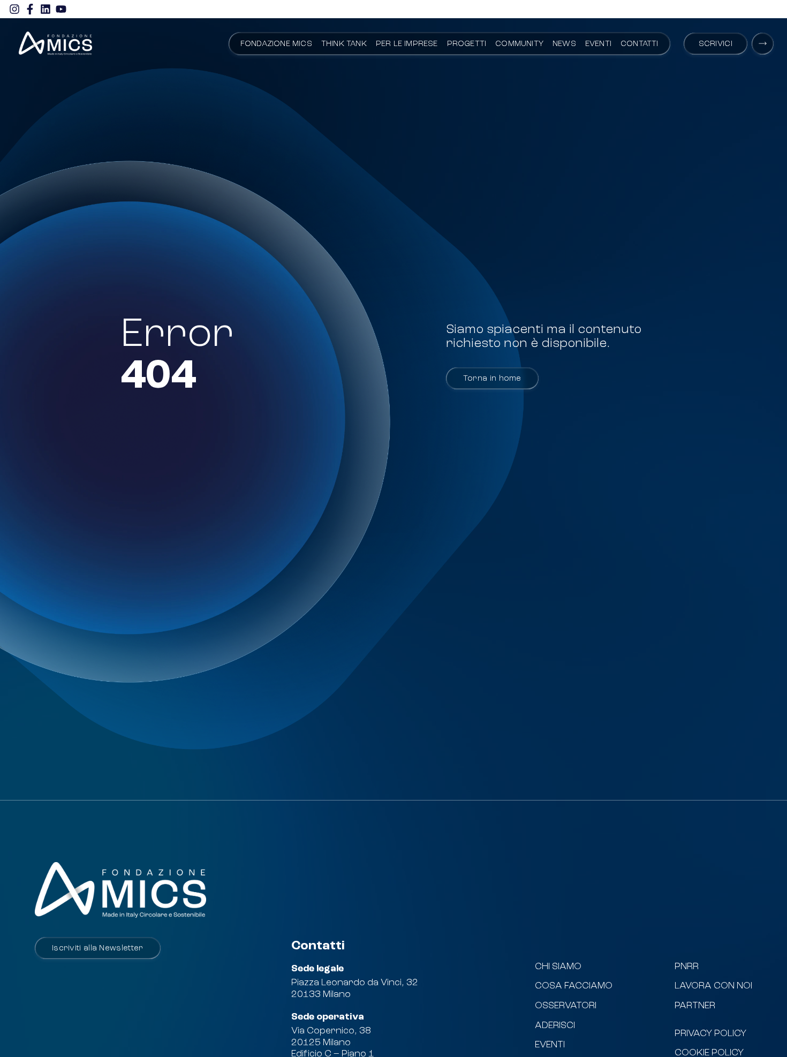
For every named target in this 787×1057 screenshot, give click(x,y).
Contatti (639, 44)
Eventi (598, 44)
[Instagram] (14, 9)
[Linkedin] (45, 9)
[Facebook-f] (30, 9)
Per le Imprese (407, 44)
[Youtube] (61, 9)
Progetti (467, 44)
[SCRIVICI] (763, 44)
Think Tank (344, 44)
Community (519, 44)
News (564, 44)
